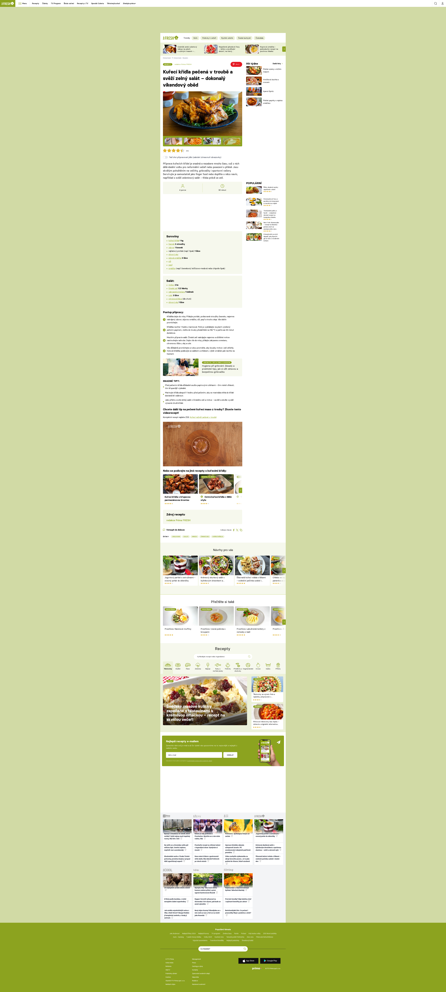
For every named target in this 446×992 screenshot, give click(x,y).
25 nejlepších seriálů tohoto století (177, 888)
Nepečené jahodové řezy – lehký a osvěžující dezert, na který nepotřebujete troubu (229, 50)
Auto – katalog (178, 937)
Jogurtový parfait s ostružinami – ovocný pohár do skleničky (180, 579)
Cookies (168, 977)
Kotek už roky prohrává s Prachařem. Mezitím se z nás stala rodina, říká (207, 836)
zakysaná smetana (177, 292)
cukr (170, 295)
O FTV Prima (170, 959)
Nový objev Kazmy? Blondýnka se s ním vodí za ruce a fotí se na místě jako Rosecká (207, 912)
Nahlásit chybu (170, 984)
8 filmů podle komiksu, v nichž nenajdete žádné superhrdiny (175, 900)
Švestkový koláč (247, 940)
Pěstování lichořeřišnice (264, 937)
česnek (171, 244)
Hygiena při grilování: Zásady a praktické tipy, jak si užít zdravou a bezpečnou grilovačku (220, 369)
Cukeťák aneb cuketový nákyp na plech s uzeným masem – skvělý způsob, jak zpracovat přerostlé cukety (187, 52)
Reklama (168, 966)
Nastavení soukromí (198, 984)
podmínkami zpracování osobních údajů (199, 761)
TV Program (56, 3)
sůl (170, 261)
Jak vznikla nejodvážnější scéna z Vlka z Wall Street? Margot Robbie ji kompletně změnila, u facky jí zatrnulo (176, 914)
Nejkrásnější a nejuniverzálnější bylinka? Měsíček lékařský (237, 889)
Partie (236, 933)
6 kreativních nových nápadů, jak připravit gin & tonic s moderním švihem (271, 237)
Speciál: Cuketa (97, 3)
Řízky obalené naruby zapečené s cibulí (271, 188)
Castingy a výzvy (197, 966)
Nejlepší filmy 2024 (189, 933)
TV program (216, 933)
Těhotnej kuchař (113, 3)
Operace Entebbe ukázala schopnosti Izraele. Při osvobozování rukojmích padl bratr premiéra (238, 848)
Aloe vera (250, 937)
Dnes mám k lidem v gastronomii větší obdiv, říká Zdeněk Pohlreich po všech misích (207, 858)
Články (45, 3)
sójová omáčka (175, 258)
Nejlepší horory (203, 933)
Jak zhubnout (175, 933)
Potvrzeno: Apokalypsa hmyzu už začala (237, 835)
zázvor (171, 247)
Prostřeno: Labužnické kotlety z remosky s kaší (251, 630)
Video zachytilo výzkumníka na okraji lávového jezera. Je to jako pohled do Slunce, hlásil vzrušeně (237, 858)
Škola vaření (69, 3)
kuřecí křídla (174, 240)
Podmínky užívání (171, 973)
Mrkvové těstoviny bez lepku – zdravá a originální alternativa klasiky (266, 724)
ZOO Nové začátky (270, 933)
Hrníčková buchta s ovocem (271, 80)
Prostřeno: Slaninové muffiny (178, 629)
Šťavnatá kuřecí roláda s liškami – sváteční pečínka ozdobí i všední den (251, 579)
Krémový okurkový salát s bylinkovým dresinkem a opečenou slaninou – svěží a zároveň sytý (213, 579)
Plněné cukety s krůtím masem (272, 70)
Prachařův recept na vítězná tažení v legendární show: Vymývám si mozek (207, 847)
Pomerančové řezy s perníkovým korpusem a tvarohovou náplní (271, 201)
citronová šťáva (175, 299)
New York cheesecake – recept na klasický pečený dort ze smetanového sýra (271, 226)
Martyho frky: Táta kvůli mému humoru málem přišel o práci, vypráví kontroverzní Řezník (206, 890)
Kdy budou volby (255, 933)
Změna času (227, 933)
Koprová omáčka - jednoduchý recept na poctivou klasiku (269, 49)
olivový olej (173, 254)
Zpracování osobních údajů (201, 973)
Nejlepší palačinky (232, 940)
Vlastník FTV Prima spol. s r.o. (175, 981)
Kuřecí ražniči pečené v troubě (203, 417)
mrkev (171, 285)
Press (194, 963)
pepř (170, 265)
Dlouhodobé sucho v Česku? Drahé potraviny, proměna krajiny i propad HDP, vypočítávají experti (177, 858)
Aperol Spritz (268, 91)
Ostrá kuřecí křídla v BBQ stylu (216, 498)
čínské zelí (173, 288)
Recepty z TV (82, 3)
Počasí (243, 933)
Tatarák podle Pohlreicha (235, 937)
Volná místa (169, 963)
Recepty (35, 3)
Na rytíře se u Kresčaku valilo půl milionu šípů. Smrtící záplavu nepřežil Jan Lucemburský (176, 847)
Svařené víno (219, 937)
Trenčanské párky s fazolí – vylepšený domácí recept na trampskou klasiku (270, 214)
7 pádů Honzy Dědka (193, 937)
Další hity (277, 63)
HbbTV (168, 970)
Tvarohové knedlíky (217, 940)
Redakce (195, 981)
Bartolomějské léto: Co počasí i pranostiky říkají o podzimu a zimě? (238, 911)
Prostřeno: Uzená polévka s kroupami (213, 630)
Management (196, 959)
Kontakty (195, 970)
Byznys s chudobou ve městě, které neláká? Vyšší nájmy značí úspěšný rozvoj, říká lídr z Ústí (177, 836)
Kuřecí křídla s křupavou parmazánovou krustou (177, 498)
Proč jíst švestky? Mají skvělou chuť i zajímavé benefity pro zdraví (238, 900)
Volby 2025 (208, 937)
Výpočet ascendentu (200, 940)
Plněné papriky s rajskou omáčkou (273, 101)
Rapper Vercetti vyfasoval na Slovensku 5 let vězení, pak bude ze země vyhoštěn (208, 901)
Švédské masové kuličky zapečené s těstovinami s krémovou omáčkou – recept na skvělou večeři (195, 713)
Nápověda (195, 977)
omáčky (172, 268)
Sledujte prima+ (129, 3)
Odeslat (230, 755)
